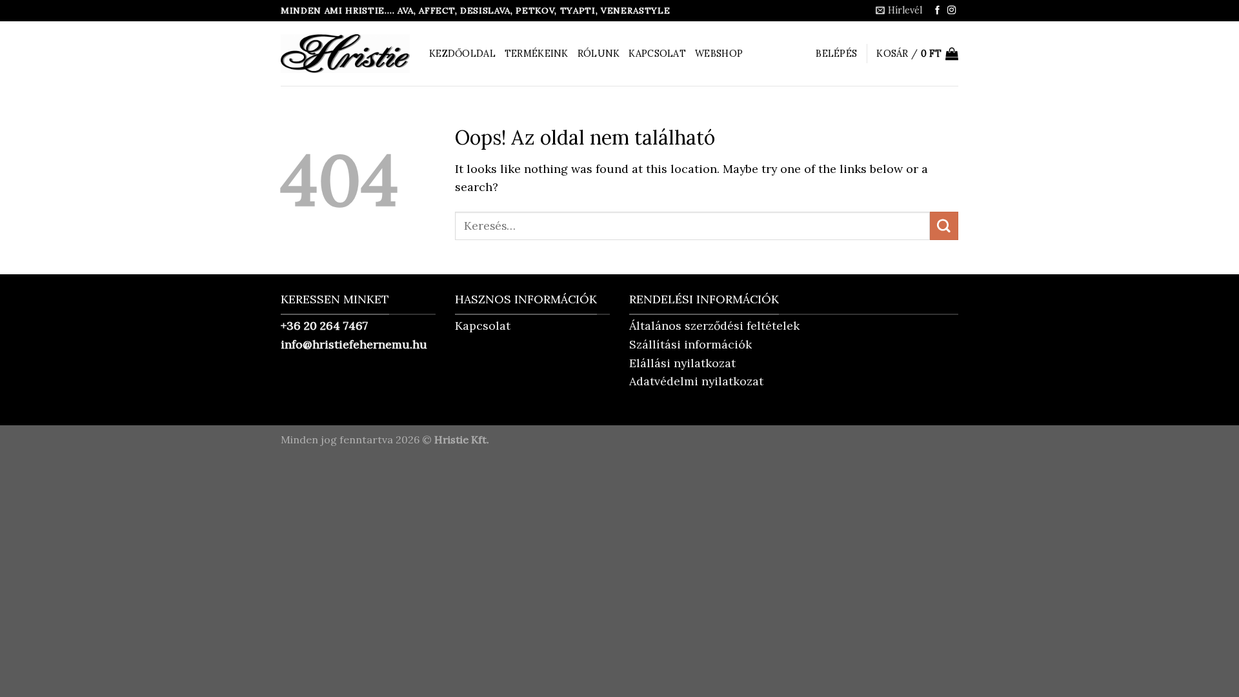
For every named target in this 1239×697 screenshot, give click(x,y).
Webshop (719, 53)
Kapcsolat (657, 53)
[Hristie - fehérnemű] (345, 53)
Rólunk (599, 53)
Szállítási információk (690, 344)
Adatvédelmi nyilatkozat (696, 381)
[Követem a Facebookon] (937, 10)
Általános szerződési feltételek (714, 325)
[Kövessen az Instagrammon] (951, 10)
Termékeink (537, 53)
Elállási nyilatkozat (682, 363)
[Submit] (944, 226)
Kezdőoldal (462, 53)
